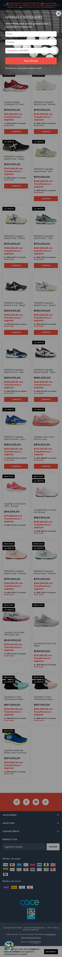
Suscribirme (31, 60)
